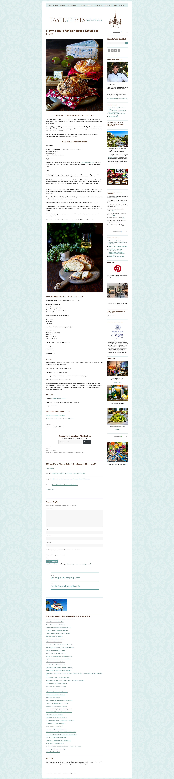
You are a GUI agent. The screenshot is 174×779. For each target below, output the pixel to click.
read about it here (117, 382)
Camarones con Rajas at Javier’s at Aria (54, 726)
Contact (121, 5)
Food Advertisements (116, 231)
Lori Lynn (48, 446)
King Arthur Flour (62, 452)
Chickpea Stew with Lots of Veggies (55, 415)
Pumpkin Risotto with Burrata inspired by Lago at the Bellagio (59, 667)
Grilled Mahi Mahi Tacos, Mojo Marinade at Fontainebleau (58, 627)
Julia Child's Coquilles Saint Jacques (116, 240)
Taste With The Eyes (50, 773)
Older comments (50, 468)
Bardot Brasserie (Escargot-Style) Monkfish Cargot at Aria (59, 709)
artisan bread (49, 452)
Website (48, 542)
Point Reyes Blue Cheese (72, 452)
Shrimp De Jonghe (112, 255)
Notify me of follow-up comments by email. (55, 555)
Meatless (62, 5)
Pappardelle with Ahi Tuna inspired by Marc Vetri (56, 706)
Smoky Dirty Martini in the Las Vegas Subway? (56, 664)
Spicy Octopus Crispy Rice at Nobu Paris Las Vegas (57, 691)
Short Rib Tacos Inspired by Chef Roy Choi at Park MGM (58, 633)
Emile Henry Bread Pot (87, 162)
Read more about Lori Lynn (113, 98)
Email (48, 536)
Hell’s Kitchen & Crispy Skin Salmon (54, 642)
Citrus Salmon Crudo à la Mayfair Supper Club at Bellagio (58, 740)
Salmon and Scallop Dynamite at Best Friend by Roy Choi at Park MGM (61, 734)
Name (48, 529)
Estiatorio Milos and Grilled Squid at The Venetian (57, 630)
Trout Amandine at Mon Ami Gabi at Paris (55, 743)
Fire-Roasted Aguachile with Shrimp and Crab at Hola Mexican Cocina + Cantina (63, 746)
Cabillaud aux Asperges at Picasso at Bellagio (55, 723)
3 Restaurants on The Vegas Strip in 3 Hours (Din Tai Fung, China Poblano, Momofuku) (65, 680)
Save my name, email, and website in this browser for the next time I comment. (65, 549)
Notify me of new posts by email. (53, 558)
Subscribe (86, 442)
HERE (119, 163)
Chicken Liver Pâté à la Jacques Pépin (116, 256)
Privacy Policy (59, 773)
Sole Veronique (111, 245)
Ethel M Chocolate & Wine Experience (54, 636)
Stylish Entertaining (53, 5)
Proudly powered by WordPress (70, 773)
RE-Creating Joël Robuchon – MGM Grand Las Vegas (57, 677)
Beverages (82, 5)
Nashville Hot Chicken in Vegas (53, 697)
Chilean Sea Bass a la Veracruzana (115, 252)
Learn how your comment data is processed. (79, 564)
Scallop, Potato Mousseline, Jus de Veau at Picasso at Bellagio (59, 700)
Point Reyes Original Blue (58, 398)
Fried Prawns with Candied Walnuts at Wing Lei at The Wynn (59, 656)
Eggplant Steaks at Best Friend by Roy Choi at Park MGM (58, 659)
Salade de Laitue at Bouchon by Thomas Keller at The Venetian (59, 644)
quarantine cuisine (82, 452)
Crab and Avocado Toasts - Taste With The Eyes (65, 484)
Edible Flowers (108, 5)
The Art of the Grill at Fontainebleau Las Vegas (56, 653)
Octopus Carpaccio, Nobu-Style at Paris (54, 714)
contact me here (123, 98)
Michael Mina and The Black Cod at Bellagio (55, 650)
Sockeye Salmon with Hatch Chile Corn (116, 113)
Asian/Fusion (90, 5)
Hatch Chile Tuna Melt (113, 116)
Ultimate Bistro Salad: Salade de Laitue (116, 253)
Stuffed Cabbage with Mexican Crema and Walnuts (59, 419)
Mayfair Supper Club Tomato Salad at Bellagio (56, 749)
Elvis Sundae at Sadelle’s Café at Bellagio (54, 622)
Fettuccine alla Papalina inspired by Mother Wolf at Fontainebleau (60, 619)
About (116, 5)
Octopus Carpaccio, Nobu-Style (115, 249)
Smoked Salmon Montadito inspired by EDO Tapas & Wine (58, 670)
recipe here (117, 406)
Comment (49, 508)
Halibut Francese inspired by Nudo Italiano (55, 661)
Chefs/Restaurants (72, 5)
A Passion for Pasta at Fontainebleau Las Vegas (56, 689)
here (55, 406)
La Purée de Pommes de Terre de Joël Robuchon (56, 683)
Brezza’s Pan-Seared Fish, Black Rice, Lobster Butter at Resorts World (61, 731)
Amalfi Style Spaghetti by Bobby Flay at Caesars (56, 737)
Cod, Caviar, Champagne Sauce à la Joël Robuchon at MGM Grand (60, 720)
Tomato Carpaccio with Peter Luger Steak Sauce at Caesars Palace (60, 647)
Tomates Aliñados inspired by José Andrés (55, 624)
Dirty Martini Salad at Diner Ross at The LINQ (56, 686)
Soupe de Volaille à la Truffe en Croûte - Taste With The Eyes (68, 473)
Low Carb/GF (98, 5)
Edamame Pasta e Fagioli (113, 115)
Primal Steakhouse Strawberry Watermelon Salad (56, 717)
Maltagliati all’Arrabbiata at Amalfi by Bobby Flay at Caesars (59, 711)
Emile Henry (55, 452)
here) (124, 202)
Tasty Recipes (53, 450)
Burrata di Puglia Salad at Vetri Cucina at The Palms (57, 703)
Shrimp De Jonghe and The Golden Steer (55, 639)
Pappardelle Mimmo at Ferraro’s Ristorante (55, 694)
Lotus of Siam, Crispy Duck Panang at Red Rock (56, 729)
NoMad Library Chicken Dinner (53, 751)
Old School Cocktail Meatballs (114, 250)
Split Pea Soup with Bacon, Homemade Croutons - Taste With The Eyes (71, 479)
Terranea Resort (111, 157)
